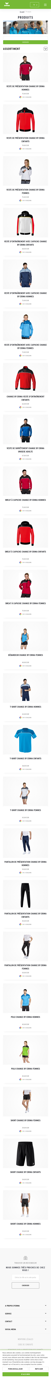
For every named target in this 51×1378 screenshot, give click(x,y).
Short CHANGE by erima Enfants (25, 1172)
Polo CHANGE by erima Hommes (25, 1017)
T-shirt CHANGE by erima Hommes (25, 707)
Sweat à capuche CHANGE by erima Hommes (25, 500)
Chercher (25, 1285)
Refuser (39, 1369)
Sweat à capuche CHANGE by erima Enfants (25, 551)
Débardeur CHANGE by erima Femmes (25, 655)
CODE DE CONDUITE (25, 1344)
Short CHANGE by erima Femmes (25, 1120)
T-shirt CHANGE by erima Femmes (25, 810)
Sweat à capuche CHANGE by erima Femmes (25, 603)
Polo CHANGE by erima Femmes (25, 1069)
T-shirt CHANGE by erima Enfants (25, 758)
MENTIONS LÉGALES (25, 1339)
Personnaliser (15, 1369)
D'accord (25, 1374)
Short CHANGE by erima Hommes (25, 1224)
